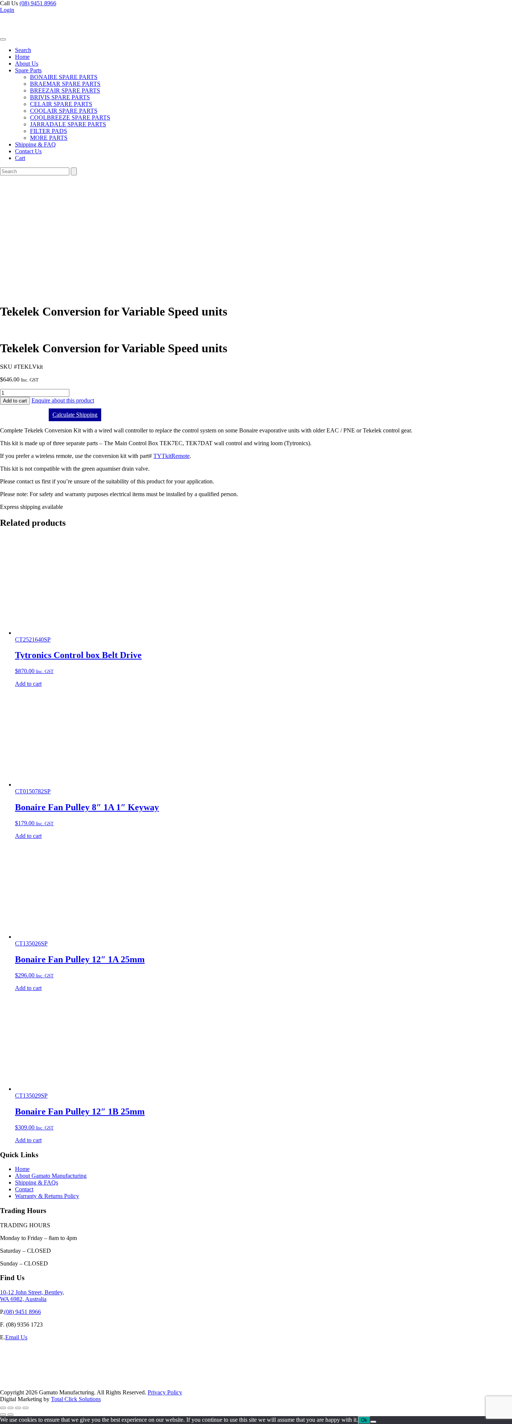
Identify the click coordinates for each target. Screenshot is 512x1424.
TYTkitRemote (171, 456)
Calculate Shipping (74, 414)
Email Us (16, 1337)
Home (22, 57)
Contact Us (28, 151)
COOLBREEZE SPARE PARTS (70, 117)
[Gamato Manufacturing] (35, 37)
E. (2, 1337)
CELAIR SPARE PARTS (61, 104)
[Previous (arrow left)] (3, 1415)
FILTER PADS (48, 131)
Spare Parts (28, 70)
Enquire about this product (62, 400)
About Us (26, 63)
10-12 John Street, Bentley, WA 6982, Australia (32, 1295)
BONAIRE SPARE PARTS (63, 77)
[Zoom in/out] (3, 1408)
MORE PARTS (48, 138)
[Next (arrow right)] (10, 1415)
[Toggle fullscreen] (10, 1408)
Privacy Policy (165, 1392)
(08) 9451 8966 (37, 3)
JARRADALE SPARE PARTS (68, 124)
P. (2, 1312)
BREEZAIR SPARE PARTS (65, 90)
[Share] (18, 1408)
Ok (364, 1420)
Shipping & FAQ (35, 144)
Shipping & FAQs (36, 1182)
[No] (373, 1422)
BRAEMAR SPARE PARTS (65, 84)
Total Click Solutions (76, 1399)
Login (7, 10)
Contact (24, 1189)
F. (2, 1324)
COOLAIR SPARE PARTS (63, 111)
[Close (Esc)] (25, 1408)
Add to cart (15, 401)
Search (23, 50)
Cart (20, 158)
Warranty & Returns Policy (47, 1196)
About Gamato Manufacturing (51, 1176)
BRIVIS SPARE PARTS (60, 97)
